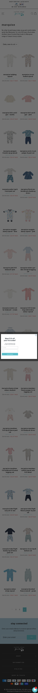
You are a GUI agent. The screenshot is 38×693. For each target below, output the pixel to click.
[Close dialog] (36, 335)
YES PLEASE (10, 354)
